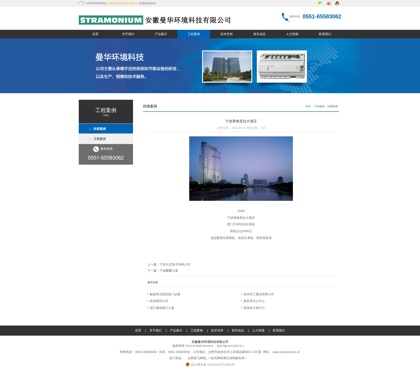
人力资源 (292, 34)
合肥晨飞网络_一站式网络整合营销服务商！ (218, 358)
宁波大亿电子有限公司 (175, 264)
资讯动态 (259, 34)
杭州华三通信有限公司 (258, 294)
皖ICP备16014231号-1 (230, 345)
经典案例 (100, 128)
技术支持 (226, 34)
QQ (337, 3)
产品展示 (161, 34)
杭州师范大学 (159, 301)
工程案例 (194, 34)
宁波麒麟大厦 (169, 270)
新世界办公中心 (254, 301)
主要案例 (100, 139)
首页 (95, 34)
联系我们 (325, 34)
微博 (329, 3)
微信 (321, 3)
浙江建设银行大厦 (162, 308)
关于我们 (128, 34)
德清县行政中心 (254, 308)
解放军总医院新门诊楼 (165, 294)
